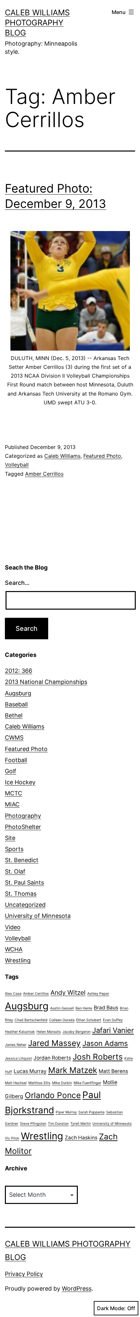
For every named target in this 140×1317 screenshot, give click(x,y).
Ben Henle (84, 1008)
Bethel (13, 715)
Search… (17, 582)
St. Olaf (15, 871)
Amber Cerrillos (44, 473)
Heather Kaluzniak (20, 1032)
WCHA (13, 949)
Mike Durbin (62, 1083)
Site (10, 837)
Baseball (16, 704)
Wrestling (18, 960)
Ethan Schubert (88, 1020)
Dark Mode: (111, 1308)
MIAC (12, 804)
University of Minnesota (38, 915)
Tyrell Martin (80, 1124)
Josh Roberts (98, 1057)
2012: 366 (18, 670)
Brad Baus (106, 1008)
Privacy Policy (24, 1273)
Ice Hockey (20, 782)
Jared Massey (54, 1043)
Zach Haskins (81, 1138)
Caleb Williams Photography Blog (37, 22)
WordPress (76, 1288)
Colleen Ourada (62, 1020)
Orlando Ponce (53, 1095)
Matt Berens (113, 1071)
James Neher (15, 1045)
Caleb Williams (62, 456)
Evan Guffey (113, 1020)
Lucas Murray (30, 1071)
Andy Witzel (68, 992)
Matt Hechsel (16, 1083)
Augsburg (18, 693)
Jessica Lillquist (18, 1058)
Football (16, 760)
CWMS (14, 737)
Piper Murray (66, 1112)
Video (13, 927)
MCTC (13, 793)
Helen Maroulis (48, 1032)
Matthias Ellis (39, 1083)
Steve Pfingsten (33, 1124)
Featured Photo (102, 456)
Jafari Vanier (113, 1030)
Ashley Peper (98, 993)
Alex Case (13, 993)
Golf (10, 771)
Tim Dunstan (58, 1124)
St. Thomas (20, 893)
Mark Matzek (72, 1070)
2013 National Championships (46, 681)
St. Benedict (21, 860)
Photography (23, 815)
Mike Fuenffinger (87, 1083)
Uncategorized (25, 904)
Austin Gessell (62, 1008)
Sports (14, 849)
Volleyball (17, 464)
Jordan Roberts (52, 1058)
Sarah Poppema (91, 1112)
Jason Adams (105, 1043)
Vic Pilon (12, 1138)
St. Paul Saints (24, 882)
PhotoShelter (23, 826)
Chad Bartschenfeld (31, 1020)
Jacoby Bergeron (77, 1032)
